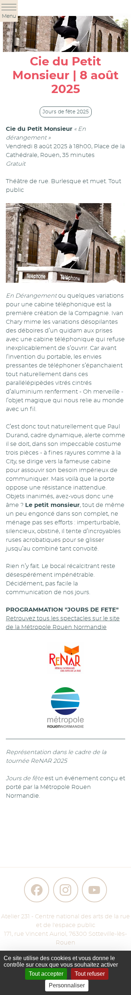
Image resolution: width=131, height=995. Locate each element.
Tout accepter (46, 974)
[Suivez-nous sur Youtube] (94, 889)
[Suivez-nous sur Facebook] (36, 889)
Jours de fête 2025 (66, 111)
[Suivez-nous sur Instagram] (65, 889)
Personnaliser (67, 985)
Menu (9, 16)
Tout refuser (90, 974)
